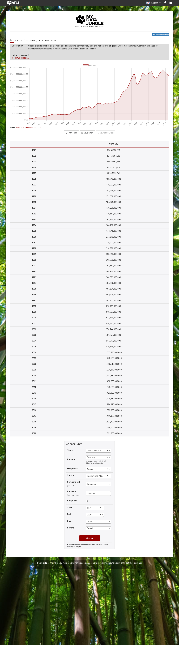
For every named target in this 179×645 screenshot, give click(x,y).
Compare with (74, 482)
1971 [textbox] (89, 508)
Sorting (70, 528)
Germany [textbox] (91, 457)
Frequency (72, 468)
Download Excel (106, 133)
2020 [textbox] (89, 515)
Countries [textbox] (91, 484)
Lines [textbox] (89, 521)
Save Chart (88, 133)
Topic (70, 450)
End (69, 514)
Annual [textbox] (90, 469)
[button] (153, 3)
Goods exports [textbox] (94, 450)
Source (70, 475)
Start (69, 507)
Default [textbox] (90, 528)
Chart (69, 521)
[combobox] (98, 451)
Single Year (72, 501)
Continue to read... (20, 58)
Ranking (102, 461)
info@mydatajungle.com (109, 563)
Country (71, 459)
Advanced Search (160, 35)
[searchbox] (99, 493)
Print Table (72, 133)
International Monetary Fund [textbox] (96, 476)
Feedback (137, 563)
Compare (71, 491)
